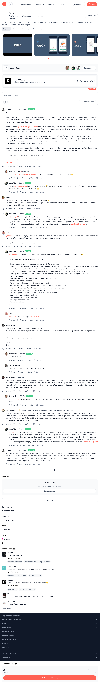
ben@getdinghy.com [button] (78, 224)
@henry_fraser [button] (14, 399)
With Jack (11, 601)
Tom (7, 233)
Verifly (9, 594)
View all (50, 500)
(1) (14, 445)
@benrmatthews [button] (20, 186)
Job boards (12, 589)
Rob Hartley (13, 354)
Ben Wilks (12, 183)
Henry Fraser (10, 377)
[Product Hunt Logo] (4, 4)
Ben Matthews (14, 171)
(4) (11, 166)
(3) (14, 192)
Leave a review (49, 491)
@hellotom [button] (13, 255)
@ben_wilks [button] (22, 127)
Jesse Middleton (12, 410)
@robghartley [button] (33, 127)
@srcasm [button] (12, 432)
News (50, 4)
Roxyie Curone (14, 365)
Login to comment (87, 102)
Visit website (91, 16)
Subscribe (80, 4)
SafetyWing (11, 566)
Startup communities (27, 589)
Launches (40, 4)
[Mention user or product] (5, 102)
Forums (59, 4)
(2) (14, 227)
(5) (14, 178)
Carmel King (10, 325)
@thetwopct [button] (13, 217)
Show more (88, 68)
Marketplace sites (15, 562)
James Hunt (10, 197)
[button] (41, 29)
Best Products (26, 4)
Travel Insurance (35, 575)
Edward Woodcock (13, 109)
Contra (10, 553)
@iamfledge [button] (33, 174)
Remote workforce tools (17, 575)
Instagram (7, 539)
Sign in (93, 4)
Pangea (10, 580)
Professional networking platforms (37, 562)
